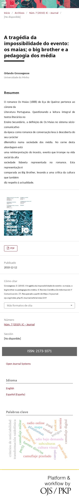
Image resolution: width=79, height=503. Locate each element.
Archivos (19, 13)
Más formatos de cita (19, 305)
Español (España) (15, 394)
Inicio (7, 13)
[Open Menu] (4, 4)
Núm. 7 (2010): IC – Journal (43, 13)
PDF (12, 248)
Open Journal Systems (18, 364)
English (10, 388)
